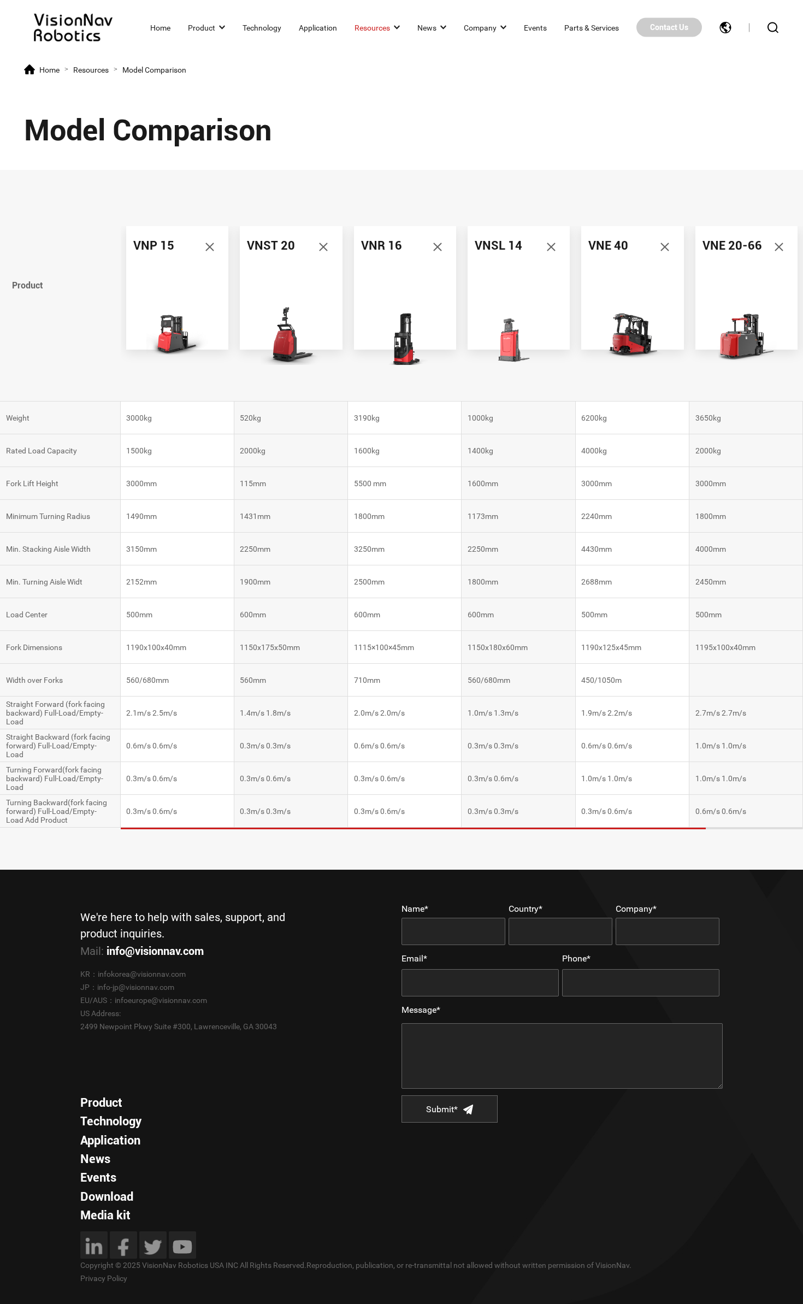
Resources (372, 27)
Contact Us (669, 27)
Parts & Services (591, 27)
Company (480, 27)
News (426, 27)
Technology (262, 27)
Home (160, 27)
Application (318, 27)
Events (535, 27)
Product (201, 27)
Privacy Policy (103, 1278)
